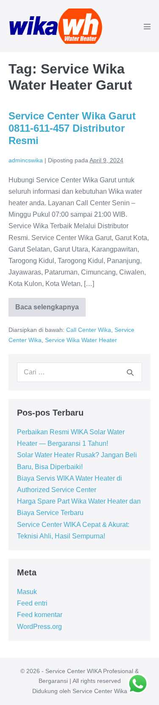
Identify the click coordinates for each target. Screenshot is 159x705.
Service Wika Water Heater (81, 340)
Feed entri (32, 603)
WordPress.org (39, 626)
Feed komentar (39, 614)
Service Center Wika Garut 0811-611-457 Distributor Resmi (72, 128)
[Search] (130, 372)
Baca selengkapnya (48, 310)
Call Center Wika (88, 329)
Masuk (27, 591)
